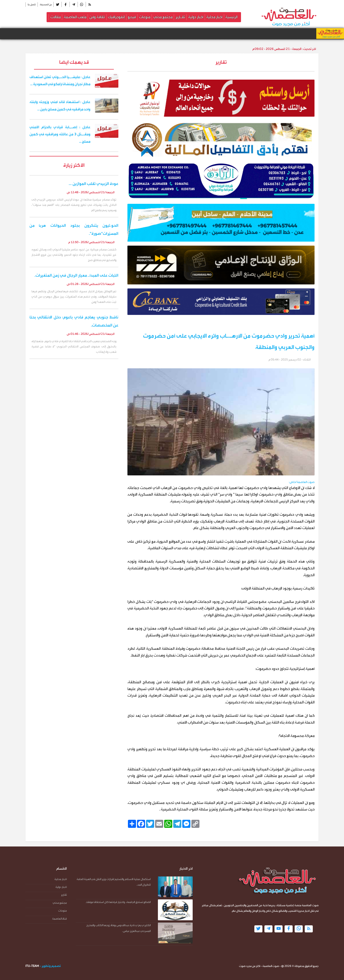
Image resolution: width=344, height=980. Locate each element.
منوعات (144, 17)
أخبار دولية (195, 17)
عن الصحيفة (46, 4)
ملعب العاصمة (75, 17)
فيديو (132, 17)
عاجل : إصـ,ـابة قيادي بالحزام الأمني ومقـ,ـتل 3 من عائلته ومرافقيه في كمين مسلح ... (59, 134)
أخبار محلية (214, 17)
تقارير (64, 895)
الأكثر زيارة (74, 165)
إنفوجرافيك (116, 17)
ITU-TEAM (32, 966)
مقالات (55, 17)
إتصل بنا (32, 4)
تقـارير (180, 17)
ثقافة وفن (97, 17)
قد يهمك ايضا (74, 62)
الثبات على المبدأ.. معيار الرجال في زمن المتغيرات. (76, 275)
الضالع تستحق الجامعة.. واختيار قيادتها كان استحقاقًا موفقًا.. (118, 902)
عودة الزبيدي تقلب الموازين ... (93, 183)
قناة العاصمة (59, 919)
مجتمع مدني (163, 17)
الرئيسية (231, 17)
